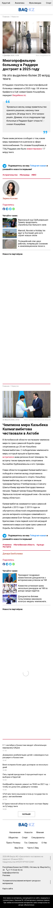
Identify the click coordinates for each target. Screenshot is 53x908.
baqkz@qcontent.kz (11, 873)
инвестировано (34, 148)
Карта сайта (8, 889)
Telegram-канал (38, 165)
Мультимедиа (35, 3)
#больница (24, 175)
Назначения (14, 832)
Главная (6, 17)
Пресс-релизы (13, 842)
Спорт (25, 837)
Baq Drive (19, 848)
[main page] (26, 11)
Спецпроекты (38, 837)
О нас (44, 842)
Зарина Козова (10, 198)
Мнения (40, 832)
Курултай (6, 3)
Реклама (6, 875)
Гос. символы (31, 842)
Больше (26, 814)
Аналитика (19, 3)
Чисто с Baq (33, 848)
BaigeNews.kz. (19, 95)
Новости (15, 17)
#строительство (10, 175)
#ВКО (33, 175)
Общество (13, 837)
